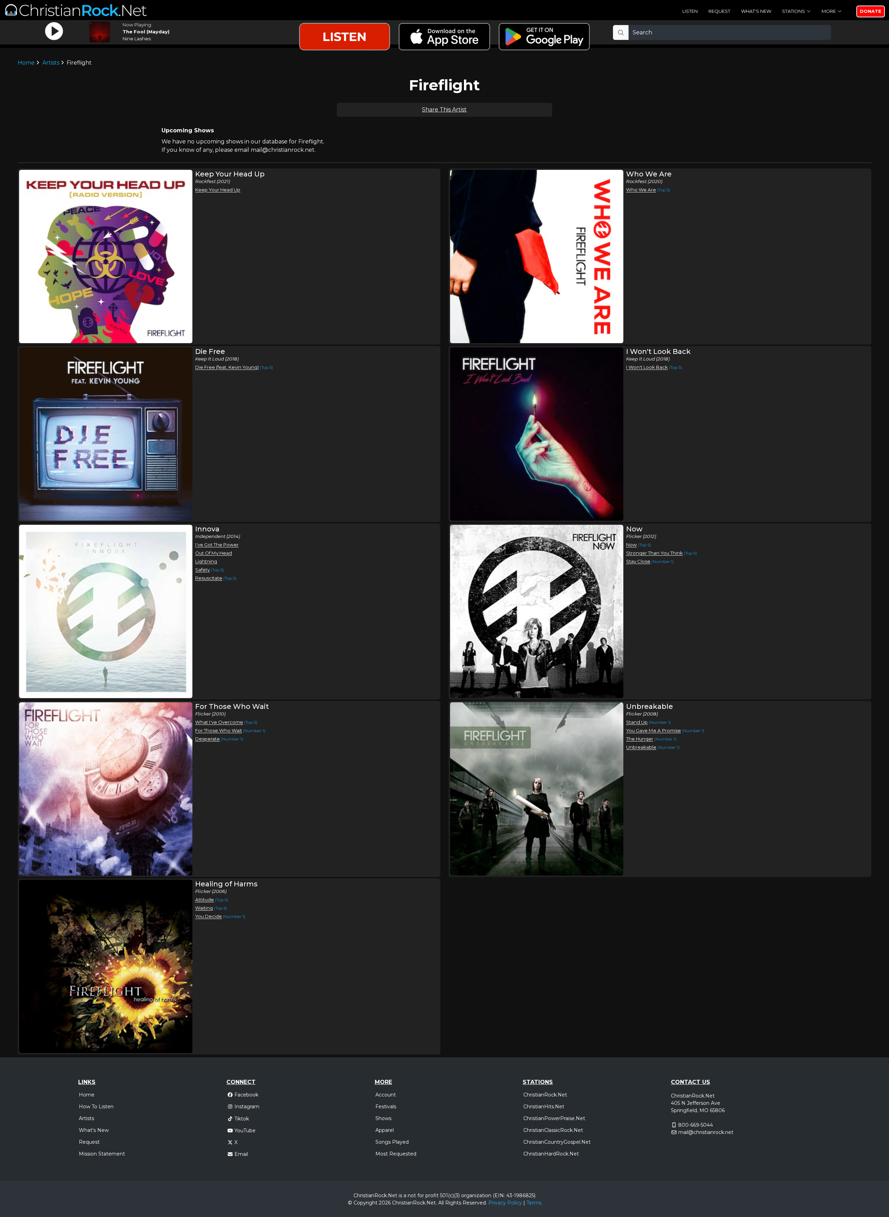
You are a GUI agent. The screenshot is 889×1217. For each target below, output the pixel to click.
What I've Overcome (219, 722)
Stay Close (638, 561)
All (441, 1203)
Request (719, 11)
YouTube (245, 1130)
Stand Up (637, 722)
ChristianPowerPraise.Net (554, 1118)
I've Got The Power (217, 544)
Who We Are (641, 189)
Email (241, 1154)
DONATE (870, 11)
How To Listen (96, 1106)
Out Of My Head (213, 553)
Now (631, 544)
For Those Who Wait (218, 730)
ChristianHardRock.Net (551, 1153)
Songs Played (392, 1142)
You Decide (208, 916)
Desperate (207, 739)
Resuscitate (208, 578)
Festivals (385, 1106)
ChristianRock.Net (545, 1094)
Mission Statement (102, 1153)
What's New (756, 11)
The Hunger (639, 739)
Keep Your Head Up (217, 189)
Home (26, 62)
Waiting (204, 908)
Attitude (204, 899)
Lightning (206, 561)
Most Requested (395, 1153)
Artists (50, 62)
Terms (533, 1203)
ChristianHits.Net (543, 1106)
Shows (383, 1118)
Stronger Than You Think (654, 553)
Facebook (246, 1094)
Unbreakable (641, 747)
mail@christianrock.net (705, 1132)
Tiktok (241, 1118)
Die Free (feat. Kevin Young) (227, 367)
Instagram (246, 1106)
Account (385, 1094)
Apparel (384, 1130)
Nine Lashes (137, 38)
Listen (690, 11)
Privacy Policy (505, 1203)
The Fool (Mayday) (146, 31)
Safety (202, 569)
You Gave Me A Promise (653, 730)
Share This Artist (444, 109)
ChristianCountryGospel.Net (557, 1142)
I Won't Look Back (647, 367)
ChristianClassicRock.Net (553, 1130)
